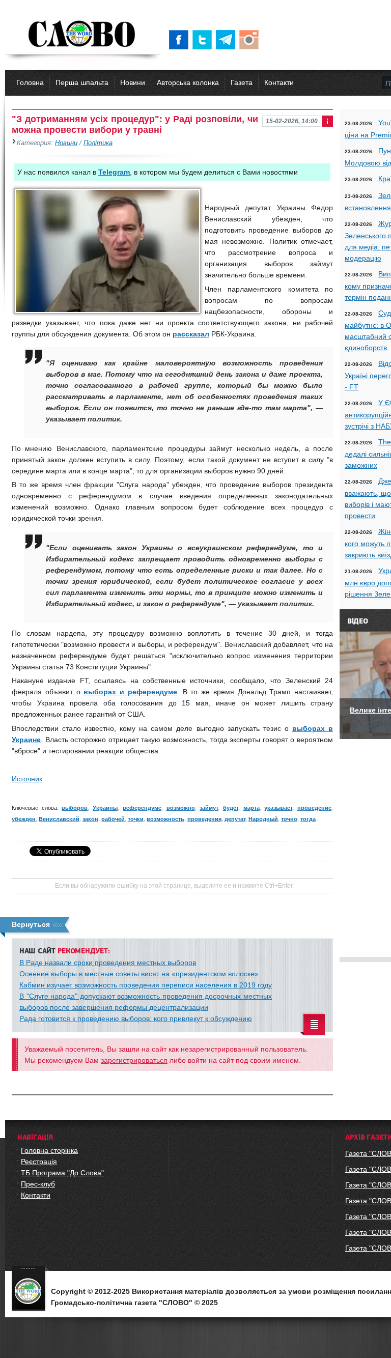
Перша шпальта (81, 82)
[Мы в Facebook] (180, 39)
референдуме (142, 808)
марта (251, 808)
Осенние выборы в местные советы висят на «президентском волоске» (139, 974)
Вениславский (59, 819)
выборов (75, 808)
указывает (278, 808)
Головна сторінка (49, 1150)
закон (90, 819)
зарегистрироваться (134, 1060)
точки (136, 819)
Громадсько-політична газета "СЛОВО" (82, 34)
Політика (98, 143)
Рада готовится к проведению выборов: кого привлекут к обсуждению (135, 1018)
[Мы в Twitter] (204, 39)
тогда (308, 819)
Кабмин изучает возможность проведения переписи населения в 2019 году (145, 985)
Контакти (279, 82)
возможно (180, 808)
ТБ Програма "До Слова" (62, 1173)
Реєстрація (39, 1161)
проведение (314, 808)
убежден (24, 819)
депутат (235, 819)
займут (209, 808)
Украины (105, 808)
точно (289, 819)
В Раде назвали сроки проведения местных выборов (107, 962)
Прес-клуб (38, 1184)
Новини (132, 82)
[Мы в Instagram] (251, 39)
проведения (204, 819)
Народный (263, 819)
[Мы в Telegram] (227, 39)
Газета (242, 82)
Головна (30, 82)
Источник (27, 779)
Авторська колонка (188, 82)
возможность (165, 819)
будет (230, 808)
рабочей (113, 819)
